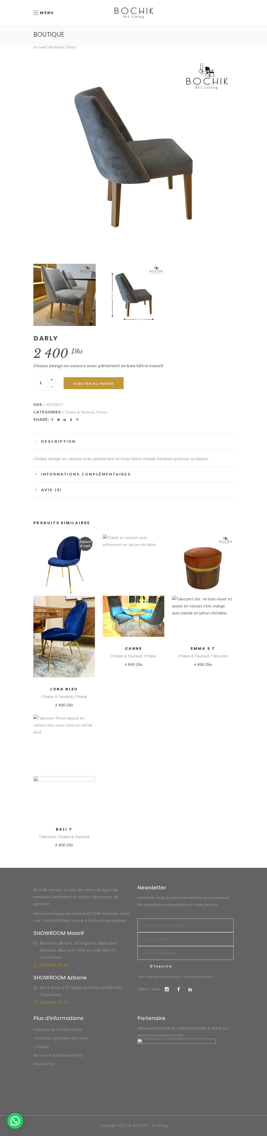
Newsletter (43, 1064)
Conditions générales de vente (60, 1038)
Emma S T (203, 648)
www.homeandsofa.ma (160, 1035)
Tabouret (219, 656)
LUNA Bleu (64, 689)
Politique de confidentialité (57, 1029)
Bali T (64, 829)
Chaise (101, 412)
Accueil (39, 47)
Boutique (56, 47)
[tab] (133, 441)
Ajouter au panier (94, 384)
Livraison (41, 1046)
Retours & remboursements (58, 1055)
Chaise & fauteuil (79, 412)
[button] (15, 1121)
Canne (133, 648)
